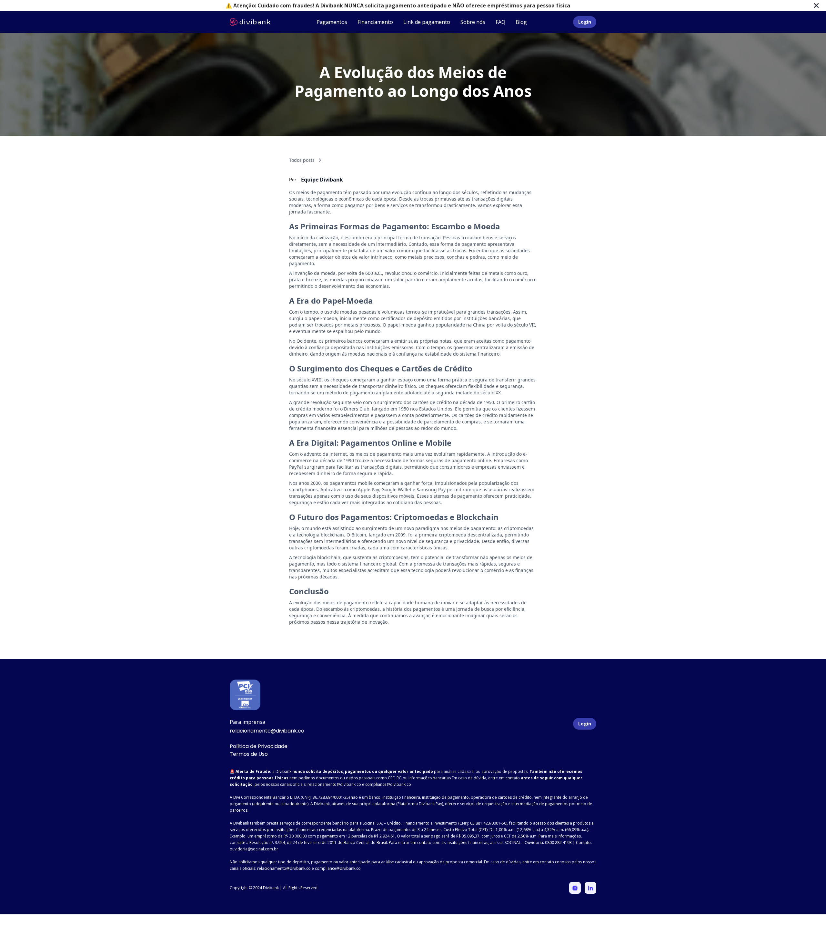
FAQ (500, 22)
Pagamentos (332, 22)
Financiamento (375, 22)
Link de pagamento (426, 22)
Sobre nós (472, 22)
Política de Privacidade (258, 746)
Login (584, 22)
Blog (521, 22)
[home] (250, 22)
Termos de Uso (249, 754)
